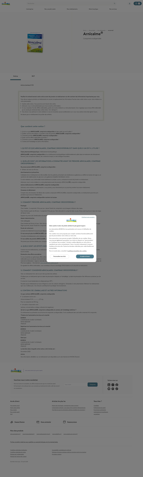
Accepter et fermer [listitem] (85, 256)
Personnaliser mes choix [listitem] (59, 256)
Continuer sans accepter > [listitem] (88, 217)
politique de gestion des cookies (77, 251)
